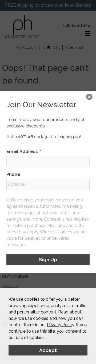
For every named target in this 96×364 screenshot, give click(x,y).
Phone (13, 174)
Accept (48, 350)
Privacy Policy (60, 324)
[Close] (89, 97)
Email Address (23, 151)
